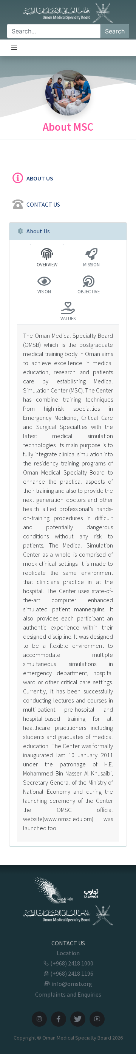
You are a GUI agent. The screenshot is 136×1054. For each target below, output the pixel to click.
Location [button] (68, 953)
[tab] (68, 177)
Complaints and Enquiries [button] (68, 994)
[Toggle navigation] (14, 48)
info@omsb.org (71, 984)
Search (115, 31)
